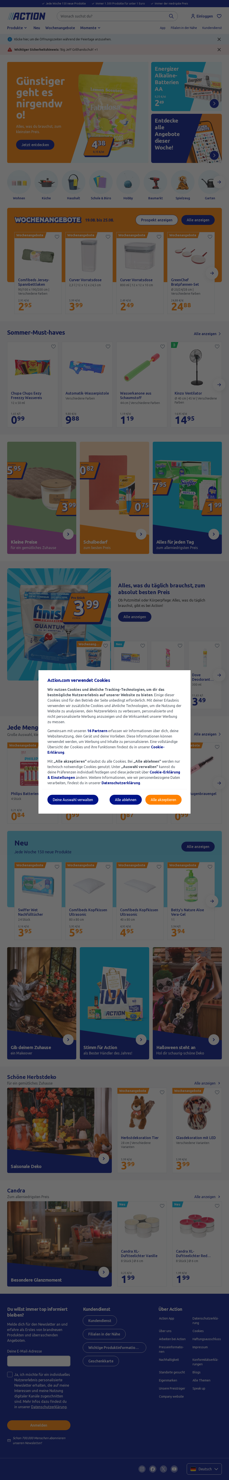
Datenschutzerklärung (121, 783)
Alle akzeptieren (163, 800)
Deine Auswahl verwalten (73, 800)
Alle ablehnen (125, 800)
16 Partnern (97, 731)
